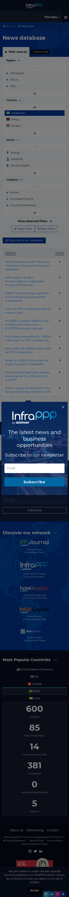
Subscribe (34, 482)
